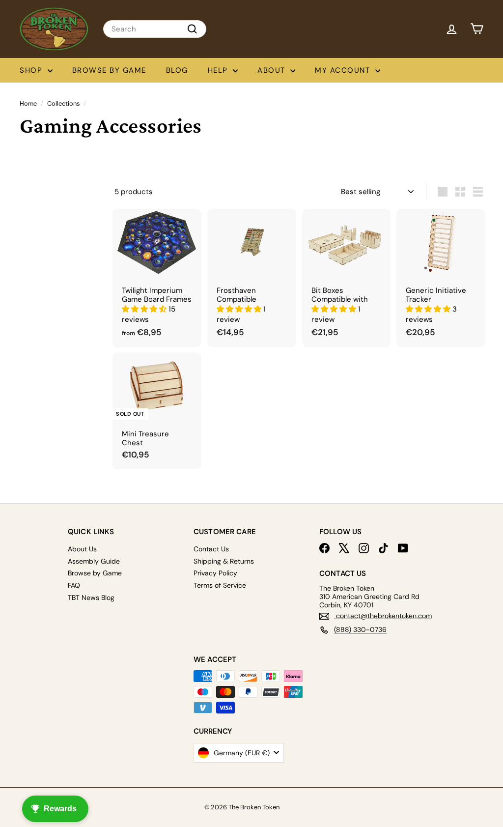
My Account (344, 70)
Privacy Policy (215, 573)
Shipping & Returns (224, 561)
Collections (63, 103)
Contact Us (211, 548)
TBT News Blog (91, 597)
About (272, 70)
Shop (32, 70)
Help (219, 70)
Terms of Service (220, 585)
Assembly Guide (94, 561)
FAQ (74, 585)
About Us (82, 548)
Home (28, 103)
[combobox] (154, 29)
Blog (177, 70)
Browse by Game (109, 70)
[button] (145, 309)
